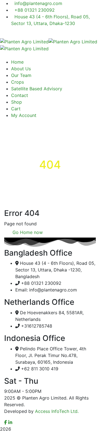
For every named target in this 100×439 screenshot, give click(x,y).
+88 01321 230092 (34, 10)
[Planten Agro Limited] (24, 41)
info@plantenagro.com (38, 3)
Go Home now (27, 232)
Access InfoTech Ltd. (57, 411)
